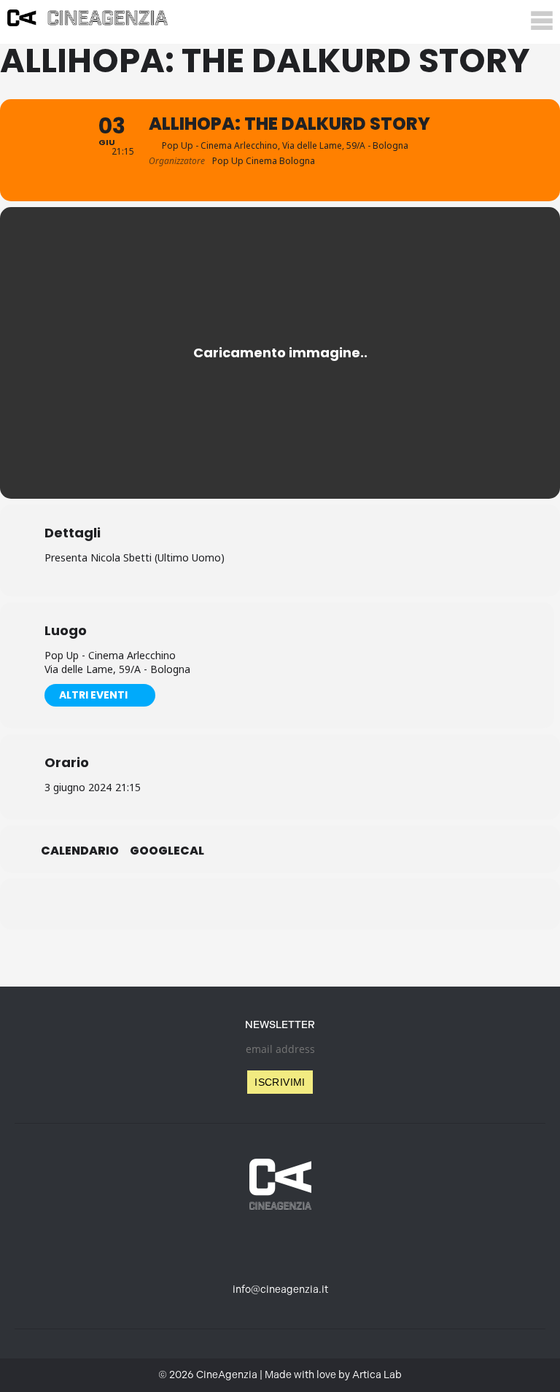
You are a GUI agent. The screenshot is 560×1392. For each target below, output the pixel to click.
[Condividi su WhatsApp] (280, 904)
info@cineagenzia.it (280, 1289)
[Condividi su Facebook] (207, 904)
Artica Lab (377, 1375)
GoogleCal (167, 851)
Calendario (80, 851)
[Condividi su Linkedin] (243, 904)
